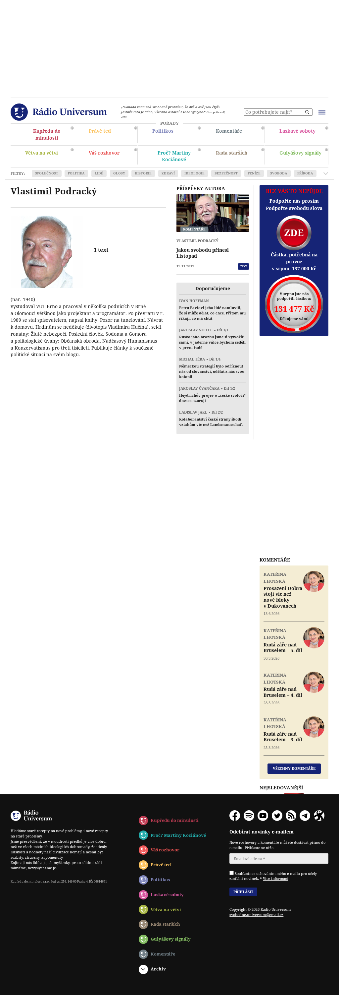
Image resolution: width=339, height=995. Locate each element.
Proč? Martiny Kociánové (176, 157)
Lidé (99, 173)
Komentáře (239, 135)
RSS (291, 815)
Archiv (158, 969)
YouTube (263, 815)
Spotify (249, 815)
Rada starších (239, 157)
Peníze (254, 173)
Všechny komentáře (294, 768)
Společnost (46, 173)
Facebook (234, 815)
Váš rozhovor (104, 153)
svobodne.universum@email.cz (256, 914)
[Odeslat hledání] (307, 112)
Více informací (275, 878)
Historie (143, 173)
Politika (76, 173)
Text (243, 266)
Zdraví (168, 173)
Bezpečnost (226, 173)
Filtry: (18, 173)
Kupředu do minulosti (49, 135)
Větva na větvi (49, 157)
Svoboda (278, 173)
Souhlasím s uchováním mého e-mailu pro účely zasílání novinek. (273, 876)
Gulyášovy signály (303, 155)
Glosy (119, 173)
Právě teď (112, 135)
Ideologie (194, 173)
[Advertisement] (169, 46)
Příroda (305, 173)
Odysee (319, 815)
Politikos (176, 135)
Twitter (277, 815)
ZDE (294, 232)
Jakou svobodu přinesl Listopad (202, 253)
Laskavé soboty (303, 135)
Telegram (305, 815)
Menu (321, 112)
